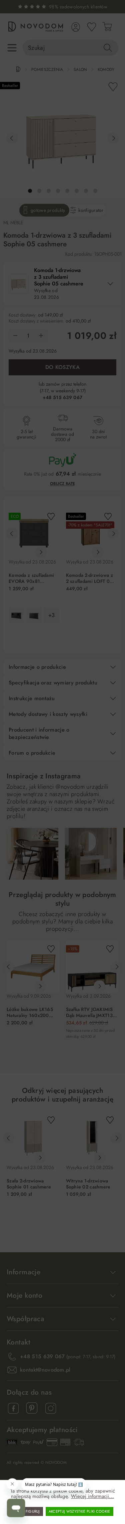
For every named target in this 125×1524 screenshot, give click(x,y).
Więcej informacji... (92, 1496)
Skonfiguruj (27, 1511)
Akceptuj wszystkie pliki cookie (79, 1511)
